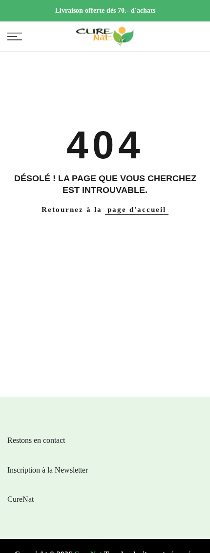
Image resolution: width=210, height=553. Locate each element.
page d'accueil (136, 209)
